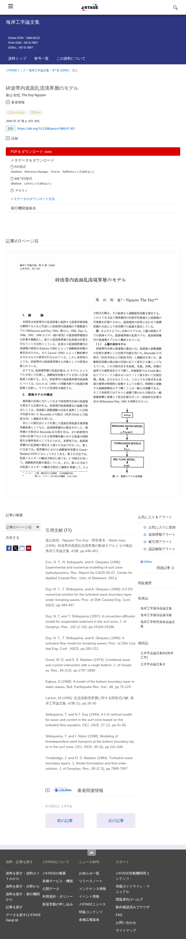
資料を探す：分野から (23, 886)
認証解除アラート (162, 549)
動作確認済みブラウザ (133, 907)
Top (91, 853)
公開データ (50, 888)
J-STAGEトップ (16, 70)
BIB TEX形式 (23, 178)
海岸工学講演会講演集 (156, 615)
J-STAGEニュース (92, 904)
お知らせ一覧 (89, 873)
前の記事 (65, 820)
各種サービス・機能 (57, 881)
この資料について (70, 58)
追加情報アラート (162, 534)
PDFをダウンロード (31, 151)
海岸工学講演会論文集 (156, 608)
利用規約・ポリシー (57, 896)
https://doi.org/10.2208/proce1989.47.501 (46, 128)
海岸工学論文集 (39, 70)
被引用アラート (160, 541)
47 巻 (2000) (60, 70)
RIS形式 (20, 166)
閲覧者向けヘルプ (129, 899)
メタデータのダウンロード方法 (33, 199)
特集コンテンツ (91, 911)
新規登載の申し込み (57, 904)
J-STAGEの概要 (54, 873)
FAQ (119, 914)
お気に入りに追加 (162, 527)
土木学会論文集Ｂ (153, 664)
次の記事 (116, 820)
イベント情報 (89, 896)
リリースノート (91, 881)
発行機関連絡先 (23, 208)
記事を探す (14, 907)
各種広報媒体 (89, 919)
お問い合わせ (126, 922)
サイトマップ (126, 930)
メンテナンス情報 (92, 888)
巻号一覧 (41, 58)
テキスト (21, 190)
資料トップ (17, 58)
